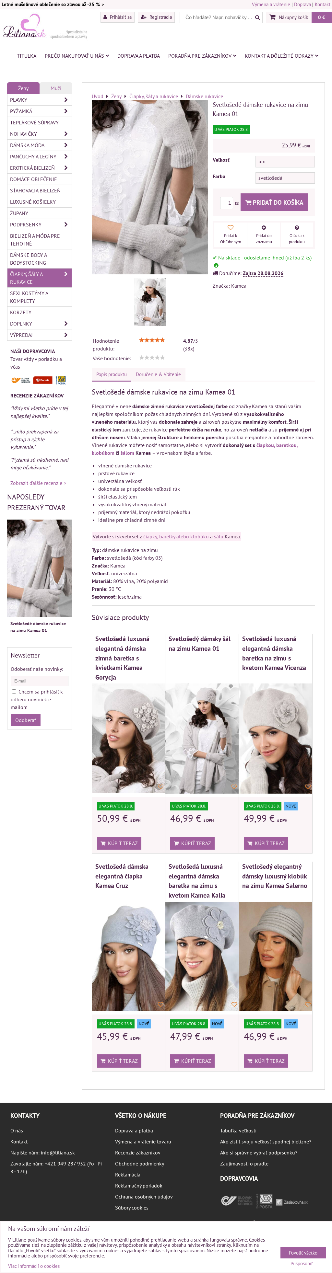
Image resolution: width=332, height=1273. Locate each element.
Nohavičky (23, 134)
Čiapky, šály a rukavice (26, 278)
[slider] (152, 340)
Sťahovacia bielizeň (35, 190)
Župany (19, 213)
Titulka (26, 55)
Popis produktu (111, 374)
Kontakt (322, 4)
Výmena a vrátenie (271, 4)
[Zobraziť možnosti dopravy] (39, 383)
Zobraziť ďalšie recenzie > (38, 483)
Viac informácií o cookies (34, 1266)
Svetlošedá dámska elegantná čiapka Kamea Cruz (121, 875)
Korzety (20, 312)
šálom (127, 453)
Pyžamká (21, 111)
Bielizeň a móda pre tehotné (35, 240)
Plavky (18, 100)
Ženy (23, 88)
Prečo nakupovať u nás (74, 55)
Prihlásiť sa (120, 17)
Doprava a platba (138, 55)
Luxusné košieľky (33, 202)
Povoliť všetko (303, 1253)
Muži (56, 88)
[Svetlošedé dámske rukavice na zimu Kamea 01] (149, 302)
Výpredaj (21, 335)
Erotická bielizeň (32, 168)
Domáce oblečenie (33, 179)
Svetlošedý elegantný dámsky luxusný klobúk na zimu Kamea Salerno (274, 875)
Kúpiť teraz (121, 843)
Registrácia (160, 17)
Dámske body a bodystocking (28, 259)
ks (237, 203)
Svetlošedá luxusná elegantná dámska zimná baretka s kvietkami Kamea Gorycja (122, 658)
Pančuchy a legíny (33, 156)
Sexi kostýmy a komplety (29, 297)
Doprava (302, 4)
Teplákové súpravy (34, 122)
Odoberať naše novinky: (37, 669)
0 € (321, 17)
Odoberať (25, 720)
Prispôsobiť (301, 1264)
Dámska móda (27, 145)
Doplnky (21, 323)
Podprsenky (26, 224)
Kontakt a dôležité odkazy (279, 55)
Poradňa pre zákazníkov (199, 55)
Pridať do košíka (277, 202)
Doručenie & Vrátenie (158, 374)
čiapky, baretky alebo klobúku (176, 536)
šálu (218, 536)
